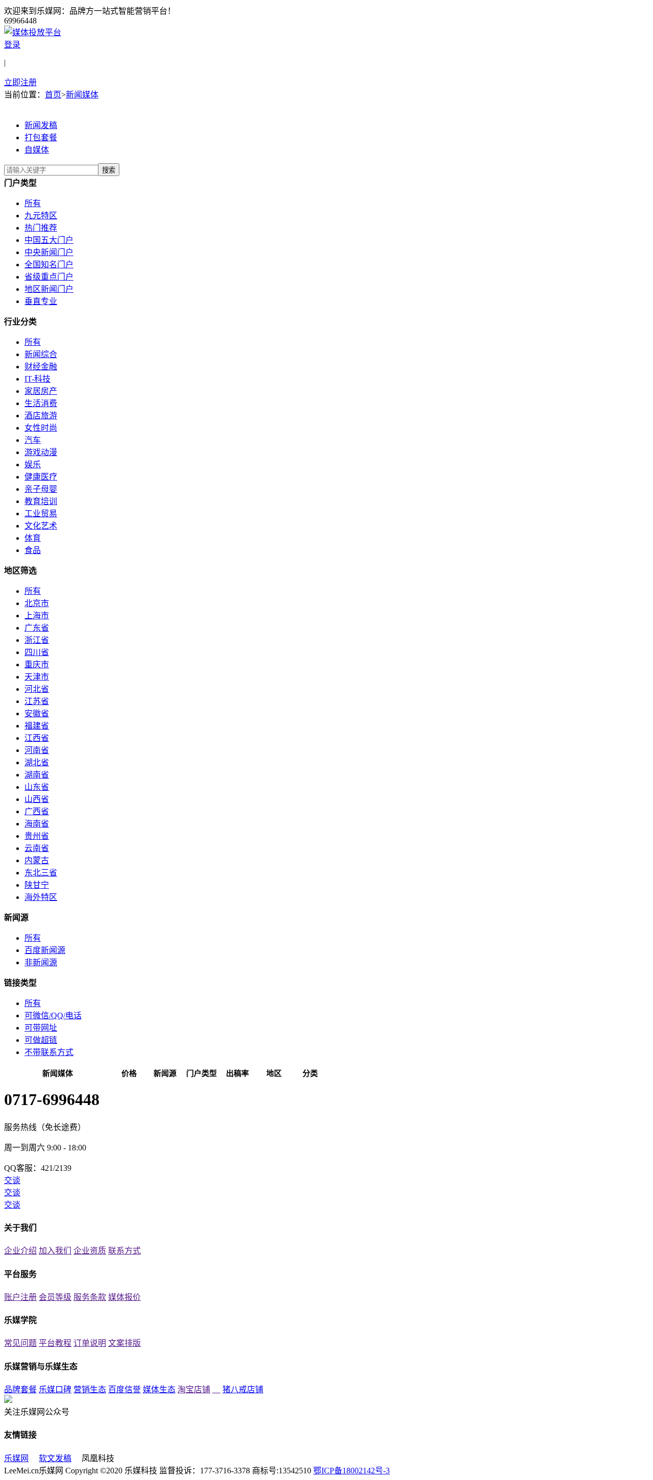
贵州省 (36, 836)
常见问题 (20, 1343)
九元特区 (40, 215)
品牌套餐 (20, 1389)
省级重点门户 (48, 276)
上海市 (36, 615)
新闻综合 (40, 354)
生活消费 (40, 403)
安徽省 (36, 713)
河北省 (36, 689)
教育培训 (40, 501)
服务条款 (89, 1297)
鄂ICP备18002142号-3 (351, 1470)
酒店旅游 (40, 415)
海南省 (36, 823)
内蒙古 (36, 860)
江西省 (36, 738)
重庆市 (36, 664)
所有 (32, 203)
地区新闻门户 (48, 289)
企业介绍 (20, 1250)
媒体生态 (159, 1389)
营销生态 (89, 1389)
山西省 (36, 799)
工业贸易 (40, 513)
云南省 (36, 848)
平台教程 (55, 1343)
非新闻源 (40, 962)
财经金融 (40, 366)
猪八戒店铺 (242, 1389)
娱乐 (32, 464)
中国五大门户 (48, 240)
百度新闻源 (44, 950)
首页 (53, 94)
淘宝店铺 (194, 1389)
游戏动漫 (40, 452)
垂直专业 (40, 301)
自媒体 (36, 149)
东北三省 (40, 872)
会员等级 (55, 1297)
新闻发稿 (40, 125)
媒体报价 (124, 1297)
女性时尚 (40, 427)
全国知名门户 (48, 264)
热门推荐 (40, 227)
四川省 (36, 652)
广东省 (36, 627)
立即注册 (20, 82)
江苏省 (36, 701)
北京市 (36, 603)
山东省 (36, 787)
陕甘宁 (36, 885)
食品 (32, 550)
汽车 (32, 440)
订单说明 (89, 1343)
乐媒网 (16, 1458)
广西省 (36, 811)
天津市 (36, 676)
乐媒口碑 (55, 1389)
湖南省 (36, 774)
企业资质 (89, 1250)
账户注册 (20, 1297)
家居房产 (40, 391)
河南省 (36, 750)
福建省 (36, 725)
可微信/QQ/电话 (53, 1015)
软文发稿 (55, 1458)
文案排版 (124, 1343)
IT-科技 (37, 378)
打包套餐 (40, 137)
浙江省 (36, 640)
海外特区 (40, 897)
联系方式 (124, 1250)
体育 (32, 538)
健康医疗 (40, 476)
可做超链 (40, 1040)
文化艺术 (40, 525)
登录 (12, 44)
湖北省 (36, 762)
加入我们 (55, 1250)
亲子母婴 (40, 489)
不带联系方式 (48, 1052)
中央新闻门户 (48, 252)
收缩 (646, 168)
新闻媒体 (82, 94)
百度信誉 (124, 1389)
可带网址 (40, 1027)
